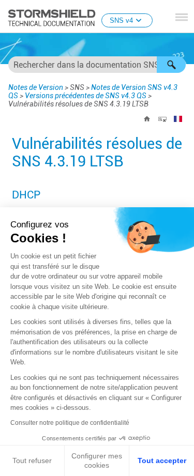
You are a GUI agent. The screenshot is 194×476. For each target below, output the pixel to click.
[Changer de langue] (178, 119)
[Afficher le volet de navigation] (181, 17)
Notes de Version (35, 87)
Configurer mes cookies (96, 460)
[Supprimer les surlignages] (162, 119)
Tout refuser (32, 460)
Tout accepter (162, 460)
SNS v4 (121, 20)
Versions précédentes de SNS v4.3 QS (85, 95)
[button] (171, 64)
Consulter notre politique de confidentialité (69, 422)
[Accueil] (147, 119)
